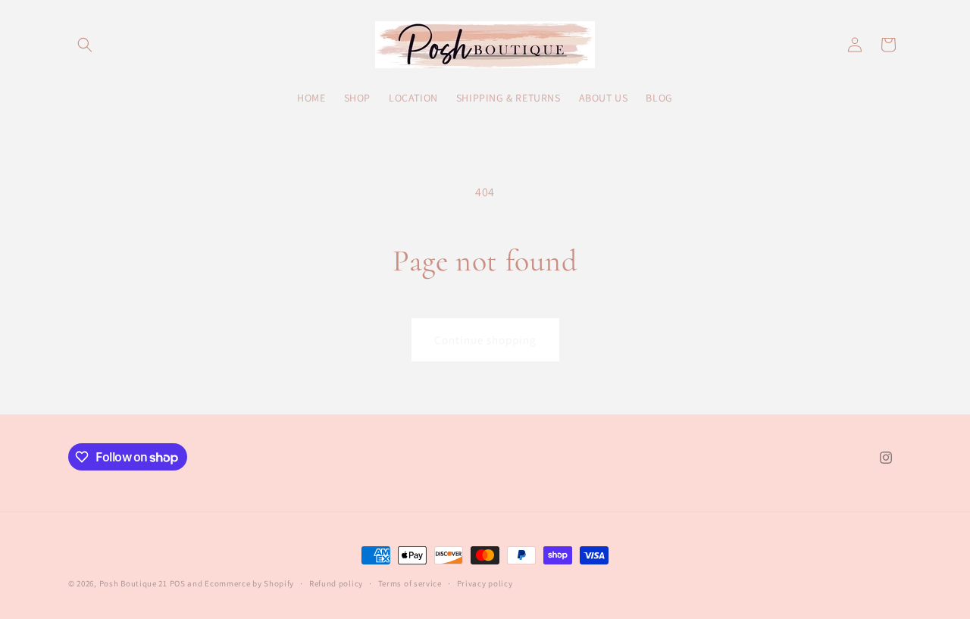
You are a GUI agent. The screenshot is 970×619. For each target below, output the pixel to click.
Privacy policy (485, 583)
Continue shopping (485, 340)
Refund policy (336, 583)
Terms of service (410, 583)
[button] (85, 44)
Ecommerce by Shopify (249, 583)
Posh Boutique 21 (133, 583)
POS (178, 583)
